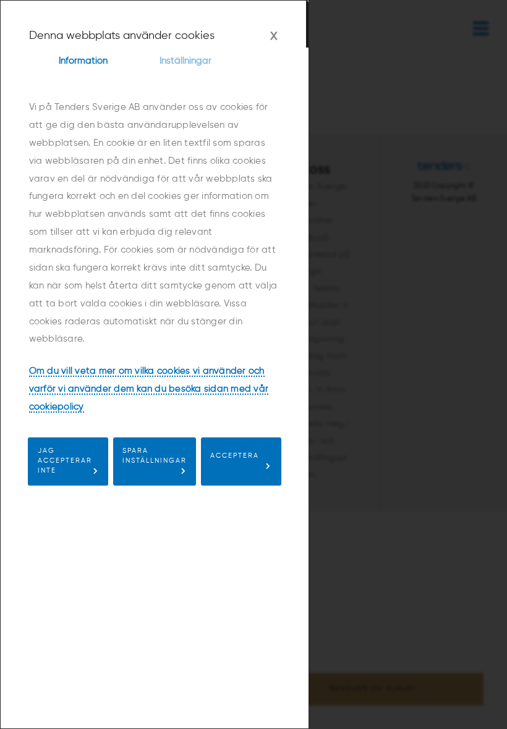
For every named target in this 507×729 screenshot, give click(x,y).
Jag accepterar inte (65, 461)
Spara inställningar (154, 456)
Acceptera (234, 456)
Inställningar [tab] (185, 60)
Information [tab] (83, 60)
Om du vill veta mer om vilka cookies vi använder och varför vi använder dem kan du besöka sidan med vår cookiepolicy (149, 388)
